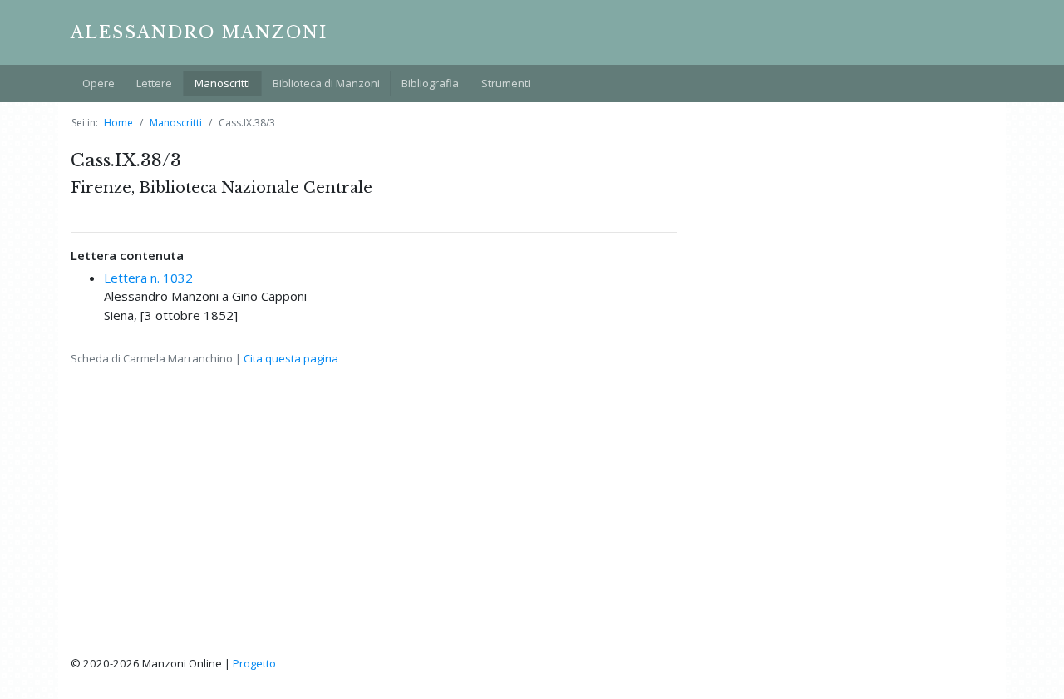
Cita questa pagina (291, 358)
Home (118, 123)
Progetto (254, 663)
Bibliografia (430, 83)
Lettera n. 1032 (148, 277)
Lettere (154, 83)
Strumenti (505, 83)
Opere (98, 83)
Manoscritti (222, 83)
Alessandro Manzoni (199, 32)
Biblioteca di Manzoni (326, 83)
